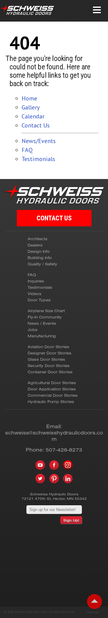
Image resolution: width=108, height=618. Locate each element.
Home (29, 98)
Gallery (31, 107)
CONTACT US (54, 218)
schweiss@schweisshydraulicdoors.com (54, 435)
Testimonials (38, 159)
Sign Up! (71, 520)
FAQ (27, 150)
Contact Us (36, 125)
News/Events (39, 141)
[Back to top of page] (94, 601)
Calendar (33, 116)
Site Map (93, 612)
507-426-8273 (64, 449)
